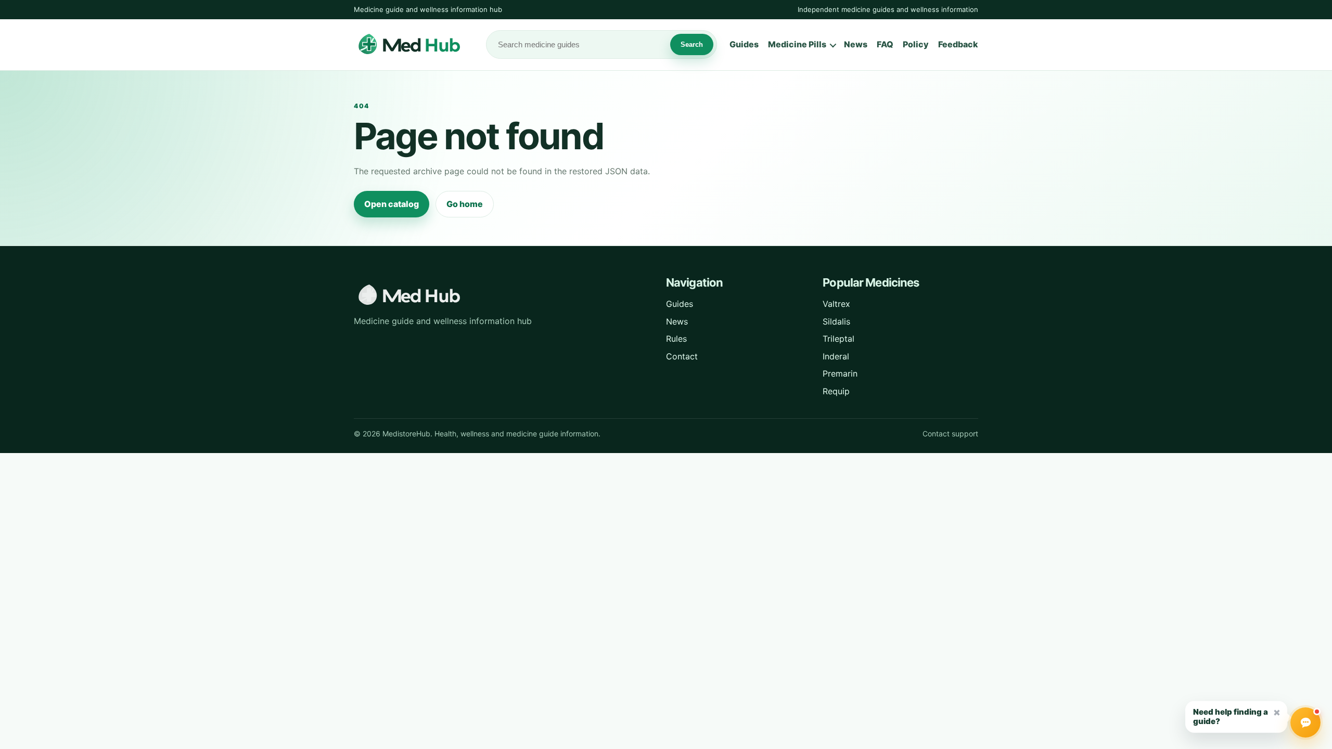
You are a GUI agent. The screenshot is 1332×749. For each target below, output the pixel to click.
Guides (744, 44)
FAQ (885, 44)
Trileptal (838, 338)
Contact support (950, 433)
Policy (916, 44)
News (855, 44)
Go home (464, 204)
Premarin (840, 373)
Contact (682, 356)
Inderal (836, 356)
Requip (836, 391)
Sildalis (836, 321)
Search (692, 44)
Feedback (958, 44)
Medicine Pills (797, 44)
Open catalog (391, 204)
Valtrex (836, 304)
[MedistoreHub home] (413, 45)
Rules (676, 338)
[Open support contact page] (1305, 722)
